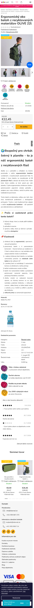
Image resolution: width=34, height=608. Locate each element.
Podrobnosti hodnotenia (9, 30)
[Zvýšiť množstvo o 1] (12, 127)
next (32, 468)
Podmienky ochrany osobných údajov (14, 557)
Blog (3, 565)
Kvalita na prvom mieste (10, 541)
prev (1, 468)
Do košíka (23, 127)
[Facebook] (4, 532)
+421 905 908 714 (12, 526)
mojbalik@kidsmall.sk (13, 522)
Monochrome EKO (12, 32)
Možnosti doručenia (7, 108)
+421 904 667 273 (12, 515)
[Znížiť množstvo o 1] (3, 127)
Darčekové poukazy (8, 546)
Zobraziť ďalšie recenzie (24, 444)
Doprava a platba (7, 551)
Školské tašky (26, 340)
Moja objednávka (7, 568)
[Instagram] (8, 532)
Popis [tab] (17, 143)
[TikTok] (13, 532)
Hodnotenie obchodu (8, 549)
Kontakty (5, 543)
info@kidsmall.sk (11, 511)
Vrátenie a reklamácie (9, 554)
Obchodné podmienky (9, 559)
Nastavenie (16, 598)
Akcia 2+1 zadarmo (8, 562)
